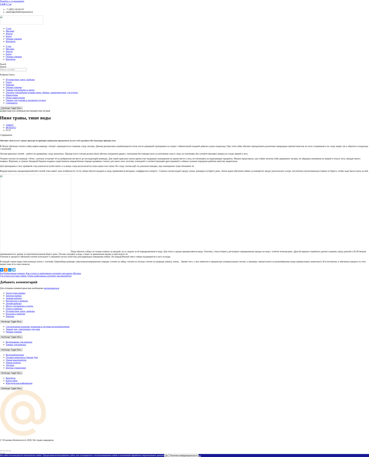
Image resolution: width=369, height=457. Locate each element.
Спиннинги (11, 103)
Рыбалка (10, 85)
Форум (9, 33)
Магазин (10, 31)
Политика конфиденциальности (183, 455)
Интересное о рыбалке (17, 301)
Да (166, 455)
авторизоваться (51, 288)
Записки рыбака (14, 295)
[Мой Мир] (10, 270)
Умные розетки (13, 362)
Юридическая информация (19, 383)
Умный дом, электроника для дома (23, 329)
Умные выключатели (16, 360)
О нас (8, 28)
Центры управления (16, 368)
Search (3, 64)
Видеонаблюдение (15, 355)
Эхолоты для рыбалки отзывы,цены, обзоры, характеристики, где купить (42, 92)
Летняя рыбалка (13, 303)
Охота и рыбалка (14, 308)
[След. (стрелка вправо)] (4, 453)
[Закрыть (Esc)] (10, 450)
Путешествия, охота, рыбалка (20, 79)
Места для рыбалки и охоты (19, 306)
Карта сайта (11, 380)
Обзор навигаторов (15, 97)
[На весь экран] (4, 450)
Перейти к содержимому (12, 1)
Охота (9, 82)
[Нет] (200, 456)
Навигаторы (12, 95)
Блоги (9, 36)
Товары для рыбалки (16, 344)
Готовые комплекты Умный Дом (22, 357)
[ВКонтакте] (1, 270)
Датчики (10, 365)
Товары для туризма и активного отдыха (26, 100)
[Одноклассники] (5, 270)
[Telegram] (14, 270)
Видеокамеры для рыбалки (19, 342)
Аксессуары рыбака (15, 293)
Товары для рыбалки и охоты (20, 90)
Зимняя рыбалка (14, 298)
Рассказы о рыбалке (15, 314)
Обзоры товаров (14, 39)
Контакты (10, 41)
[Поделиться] (7, 450)
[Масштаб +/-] (1, 450)
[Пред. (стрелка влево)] (1, 453)
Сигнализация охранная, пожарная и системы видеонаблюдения (37, 326)
